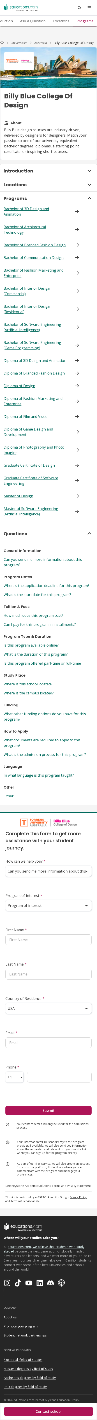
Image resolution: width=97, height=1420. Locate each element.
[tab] (32, 21)
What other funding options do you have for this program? (45, 716)
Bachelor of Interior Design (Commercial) (27, 291)
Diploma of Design (19, 385)
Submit (48, 1110)
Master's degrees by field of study (28, 1368)
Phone (12, 1067)
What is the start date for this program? (37, 594)
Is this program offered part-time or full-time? (42, 663)
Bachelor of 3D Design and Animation (26, 211)
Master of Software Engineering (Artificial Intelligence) (31, 511)
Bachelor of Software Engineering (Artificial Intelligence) (32, 327)
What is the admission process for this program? (45, 754)
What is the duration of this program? (36, 654)
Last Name (16, 964)
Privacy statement (79, 1186)
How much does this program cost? (33, 615)
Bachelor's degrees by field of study (30, 1378)
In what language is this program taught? (39, 775)
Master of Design (18, 496)
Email (11, 1032)
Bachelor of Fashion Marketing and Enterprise (33, 273)
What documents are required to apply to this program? (42, 743)
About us (10, 1317)
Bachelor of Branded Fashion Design (35, 244)
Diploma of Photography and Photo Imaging (34, 450)
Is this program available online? (31, 645)
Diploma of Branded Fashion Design (34, 373)
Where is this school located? (28, 684)
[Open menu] (89, 8)
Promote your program (21, 1326)
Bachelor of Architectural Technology (25, 229)
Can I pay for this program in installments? (40, 624)
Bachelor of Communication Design (34, 257)
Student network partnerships (25, 1335)
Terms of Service (21, 1201)
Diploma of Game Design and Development (28, 432)
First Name (16, 929)
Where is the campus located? (29, 693)
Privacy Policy (78, 1197)
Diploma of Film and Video (26, 416)
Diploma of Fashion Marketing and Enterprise (33, 401)
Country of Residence (24, 998)
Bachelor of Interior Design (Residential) (27, 309)
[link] (74, 43)
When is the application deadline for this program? (46, 585)
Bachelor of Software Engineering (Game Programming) (32, 345)
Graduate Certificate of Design (29, 465)
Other (9, 796)
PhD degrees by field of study (25, 1387)
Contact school (49, 1411)
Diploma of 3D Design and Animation (35, 360)
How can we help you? (25, 861)
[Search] (79, 8)
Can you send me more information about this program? (43, 562)
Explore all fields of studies (23, 1359)
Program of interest (23, 895)
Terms (56, 1186)
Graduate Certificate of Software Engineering (31, 480)
